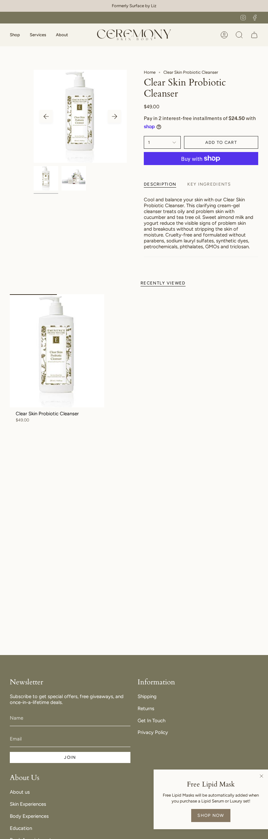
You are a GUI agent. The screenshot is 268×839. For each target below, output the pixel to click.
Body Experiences (29, 816)
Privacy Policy (153, 732)
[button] (15, 34)
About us (20, 792)
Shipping (147, 696)
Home (150, 72)
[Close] (261, 776)
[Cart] (254, 34)
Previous (46, 116)
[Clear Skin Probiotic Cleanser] (57, 350)
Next (114, 116)
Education (21, 828)
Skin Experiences (28, 804)
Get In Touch (151, 721)
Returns (146, 708)
